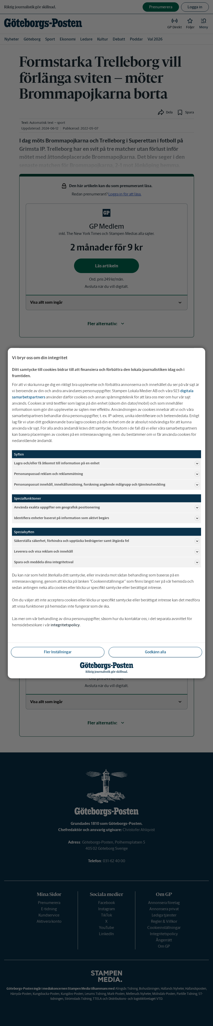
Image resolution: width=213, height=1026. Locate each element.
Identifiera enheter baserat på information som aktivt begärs (61, 518)
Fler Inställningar (57, 651)
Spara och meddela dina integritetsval (44, 562)
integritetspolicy (65, 624)
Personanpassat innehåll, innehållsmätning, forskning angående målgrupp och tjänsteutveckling (89, 484)
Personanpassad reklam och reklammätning (48, 474)
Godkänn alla (155, 651)
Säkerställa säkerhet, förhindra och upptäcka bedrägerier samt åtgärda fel (71, 541)
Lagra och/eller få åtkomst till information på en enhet (56, 463)
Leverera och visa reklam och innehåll (43, 551)
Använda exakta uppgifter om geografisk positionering (57, 507)
